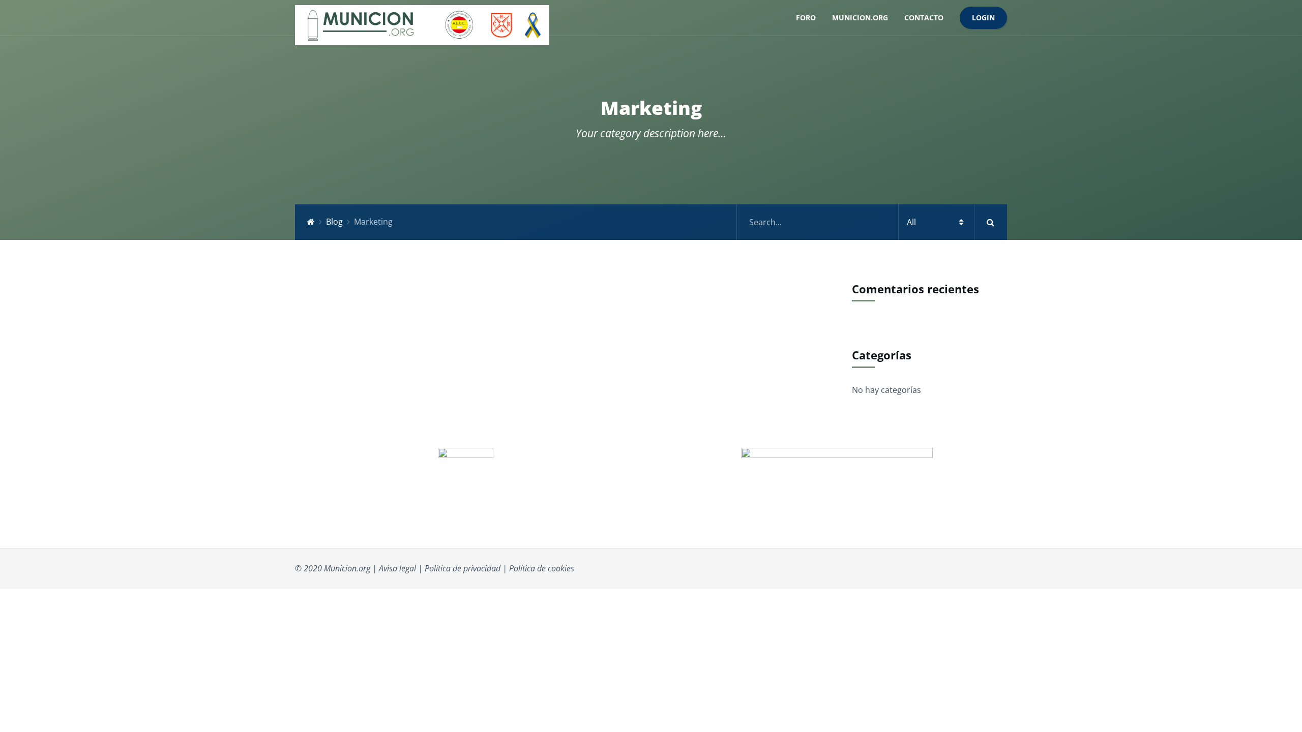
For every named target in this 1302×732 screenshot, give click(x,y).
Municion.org (860, 17)
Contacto (923, 17)
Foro (806, 17)
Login (983, 17)
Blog (334, 221)
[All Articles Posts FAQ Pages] (872, 222)
